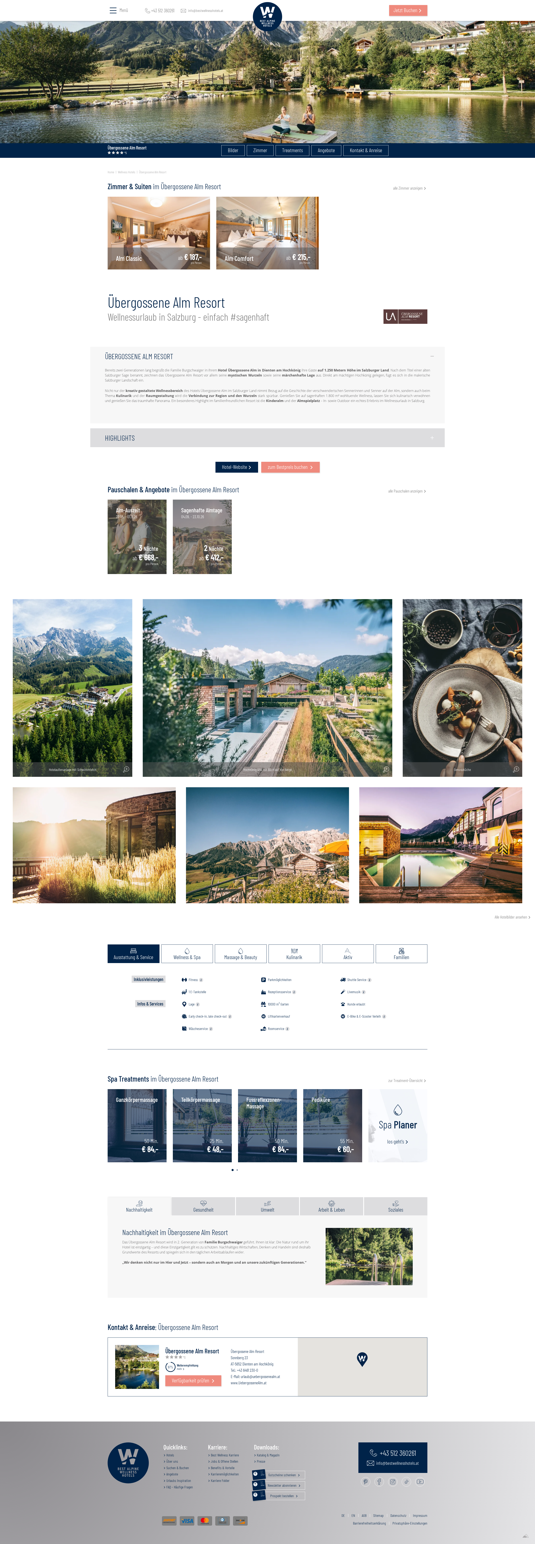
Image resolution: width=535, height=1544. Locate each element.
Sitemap (378, 1515)
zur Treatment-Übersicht (405, 1080)
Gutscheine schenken (278, 1474)
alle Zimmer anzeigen (408, 187)
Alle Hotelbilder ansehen (511, 916)
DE (343, 1515)
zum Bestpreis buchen (288, 466)
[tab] (133, 953)
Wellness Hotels (126, 172)
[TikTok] (406, 1482)
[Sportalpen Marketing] (525, 1536)
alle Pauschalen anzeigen (405, 490)
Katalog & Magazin (268, 1455)
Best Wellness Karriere (224, 1455)
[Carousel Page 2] (237, 1170)
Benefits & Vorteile (222, 1467)
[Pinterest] (365, 1482)
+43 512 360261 (163, 10)
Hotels (170, 1455)
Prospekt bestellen (277, 1495)
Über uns (172, 1461)
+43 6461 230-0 (247, 1370)
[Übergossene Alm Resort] (137, 1366)
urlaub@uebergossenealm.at (260, 1376)
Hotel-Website (234, 466)
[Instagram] (392, 1482)
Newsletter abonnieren (278, 1484)
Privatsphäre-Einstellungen (409, 1523)
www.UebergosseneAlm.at (248, 1382)
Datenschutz (398, 1515)
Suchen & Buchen (177, 1467)
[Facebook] (379, 1482)
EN (353, 1515)
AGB (364, 1515)
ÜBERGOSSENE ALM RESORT (139, 356)
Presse (260, 1461)
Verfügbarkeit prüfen (191, 1380)
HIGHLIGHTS (120, 437)
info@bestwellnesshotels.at (205, 10)
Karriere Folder (219, 1480)
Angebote (172, 1474)
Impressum (420, 1515)
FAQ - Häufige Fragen (179, 1487)
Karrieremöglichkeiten (224, 1474)
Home (111, 172)
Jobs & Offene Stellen (224, 1461)
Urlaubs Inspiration (178, 1480)
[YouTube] (420, 1482)
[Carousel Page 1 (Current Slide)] (233, 1170)
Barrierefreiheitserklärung (369, 1523)
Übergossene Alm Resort (152, 172)
